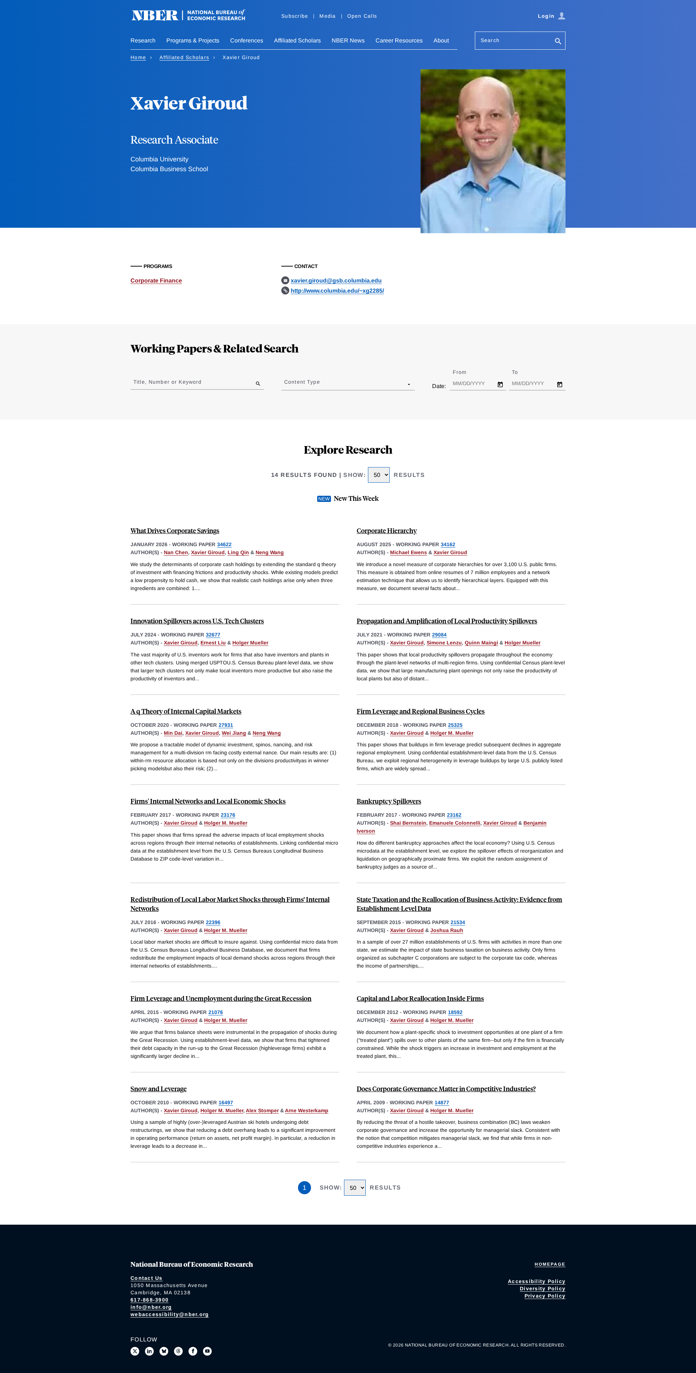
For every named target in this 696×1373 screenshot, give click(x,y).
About (441, 40)
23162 (454, 815)
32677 (213, 635)
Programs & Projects (192, 40)
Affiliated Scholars (297, 40)
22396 (213, 922)
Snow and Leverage (158, 1088)
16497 (226, 1102)
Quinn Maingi (481, 643)
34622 (224, 544)
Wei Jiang (234, 733)
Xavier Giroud (208, 552)
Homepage (550, 1264)
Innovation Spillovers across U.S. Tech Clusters (197, 620)
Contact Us (146, 1278)
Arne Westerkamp (306, 1110)
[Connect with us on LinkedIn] (149, 1351)
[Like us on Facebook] (192, 1351)
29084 (439, 635)
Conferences (246, 40)
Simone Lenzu (444, 643)
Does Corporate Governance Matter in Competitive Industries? (446, 1088)
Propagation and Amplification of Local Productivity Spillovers (447, 620)
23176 (228, 815)
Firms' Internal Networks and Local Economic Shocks (208, 800)
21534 (458, 922)
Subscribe (294, 16)
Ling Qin (238, 552)
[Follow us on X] (134, 1351)
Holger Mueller (250, 643)
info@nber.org (151, 1307)
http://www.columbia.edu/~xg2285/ (337, 291)
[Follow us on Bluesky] (164, 1351)
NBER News (348, 40)
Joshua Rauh (446, 930)
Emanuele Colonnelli (454, 823)
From (466, 372)
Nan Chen (176, 552)
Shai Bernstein (408, 823)
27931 (226, 725)
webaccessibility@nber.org (169, 1314)
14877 (442, 1102)
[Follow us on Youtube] (207, 1351)
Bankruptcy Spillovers (389, 800)
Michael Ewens (408, 552)
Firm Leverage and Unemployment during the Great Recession (220, 998)
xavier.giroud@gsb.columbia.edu (336, 280)
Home (138, 57)
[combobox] (285, 384)
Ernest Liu (213, 643)
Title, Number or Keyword (167, 382)
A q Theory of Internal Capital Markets (185, 711)
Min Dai (173, 733)
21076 (215, 1012)
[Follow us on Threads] (178, 1351)
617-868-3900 (149, 1300)
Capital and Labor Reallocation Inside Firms (420, 998)
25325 (455, 725)
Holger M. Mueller (451, 733)
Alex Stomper (262, 1110)
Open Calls (362, 16)
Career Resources (399, 40)
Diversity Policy (543, 1288)
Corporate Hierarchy (387, 530)
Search (490, 40)
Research (143, 40)
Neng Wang (270, 552)
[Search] (558, 42)
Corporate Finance (156, 280)
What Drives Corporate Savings (174, 530)
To (521, 372)
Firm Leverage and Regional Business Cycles (421, 711)
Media (327, 16)
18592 (455, 1012)
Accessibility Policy (537, 1281)
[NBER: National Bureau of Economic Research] (194, 19)
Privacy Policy (545, 1296)
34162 (448, 544)
